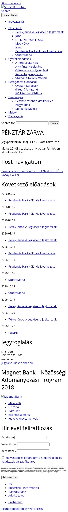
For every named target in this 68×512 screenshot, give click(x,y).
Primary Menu (10, 15)
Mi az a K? (14, 403)
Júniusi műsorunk (22, 171)
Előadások (15, 28)
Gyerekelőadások (19, 59)
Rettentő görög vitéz (29, 74)
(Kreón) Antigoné (26, 89)
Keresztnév (8, 451)
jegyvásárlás (16, 22)
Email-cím (7, 437)
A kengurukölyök (26, 63)
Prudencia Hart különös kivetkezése (38, 51)
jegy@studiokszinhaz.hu (17, 363)
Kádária (13, 333)
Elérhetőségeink (19, 415)
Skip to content (11, 3)
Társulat (14, 411)
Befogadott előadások (22, 82)
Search (5, 11)
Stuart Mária (23, 55)
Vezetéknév (9, 444)
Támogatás (15, 116)
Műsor (12, 112)
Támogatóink (17, 492)
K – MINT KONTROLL (29, 40)
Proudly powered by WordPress (22, 509)
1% (10, 484)
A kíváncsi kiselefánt (28, 66)
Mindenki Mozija (26, 109)
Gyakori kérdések (26, 86)
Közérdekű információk (23, 488)
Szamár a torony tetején (31, 78)
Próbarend (15, 502)
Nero (18, 47)
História (13, 407)
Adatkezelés (16, 495)
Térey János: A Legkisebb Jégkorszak (39, 32)
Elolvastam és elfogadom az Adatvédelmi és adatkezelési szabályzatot (31, 459)
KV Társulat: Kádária (28, 93)
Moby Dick (22, 43)
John (18, 36)
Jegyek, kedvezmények (23, 418)
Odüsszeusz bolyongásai (31, 70)
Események (15, 97)
